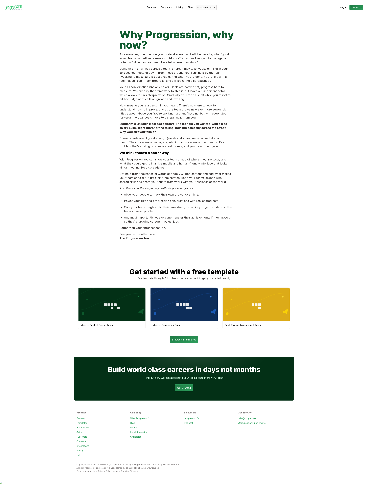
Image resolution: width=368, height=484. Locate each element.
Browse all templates (184, 339)
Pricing (179, 7)
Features (151, 7)
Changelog (135, 436)
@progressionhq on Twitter (252, 423)
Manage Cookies (121, 471)
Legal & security (138, 432)
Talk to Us (356, 7)
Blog (190, 7)
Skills (79, 432)
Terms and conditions (86, 471)
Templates (166, 7)
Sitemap (134, 471)
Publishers (81, 436)
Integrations (82, 445)
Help (78, 455)
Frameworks (83, 427)
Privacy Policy (105, 471)
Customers (82, 441)
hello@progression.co (249, 418)
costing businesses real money (161, 146)
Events (134, 427)
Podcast (188, 423)
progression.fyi (191, 418)
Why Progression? (139, 418)
